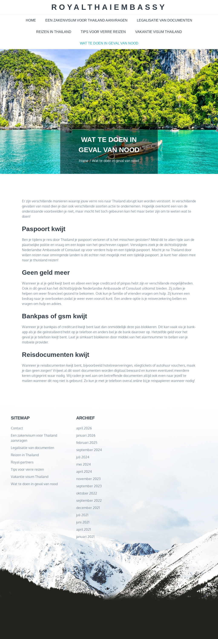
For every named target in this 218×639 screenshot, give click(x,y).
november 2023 (88, 479)
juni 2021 (82, 522)
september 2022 (89, 500)
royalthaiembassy (109, 7)
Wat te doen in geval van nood (109, 43)
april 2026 (84, 428)
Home (31, 20)
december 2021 (88, 508)
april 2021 (83, 529)
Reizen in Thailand (53, 32)
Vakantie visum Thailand (158, 32)
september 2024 (89, 450)
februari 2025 (86, 442)
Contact (17, 428)
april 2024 (84, 471)
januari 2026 (85, 435)
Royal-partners (22, 462)
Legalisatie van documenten (164, 20)
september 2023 (89, 486)
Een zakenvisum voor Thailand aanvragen (86, 20)
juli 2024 (82, 457)
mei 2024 (83, 464)
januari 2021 (85, 537)
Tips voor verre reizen (103, 32)
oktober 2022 (86, 493)
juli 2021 (82, 515)
